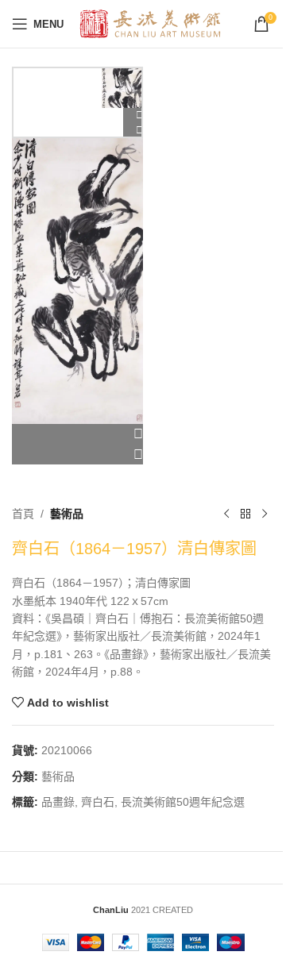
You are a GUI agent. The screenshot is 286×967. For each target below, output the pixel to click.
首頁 (23, 513)
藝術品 (66, 513)
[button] (77, 434)
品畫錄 (58, 802)
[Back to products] (245, 513)
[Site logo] (150, 23)
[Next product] (264, 513)
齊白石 (97, 802)
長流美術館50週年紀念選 (183, 802)
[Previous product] (226, 513)
